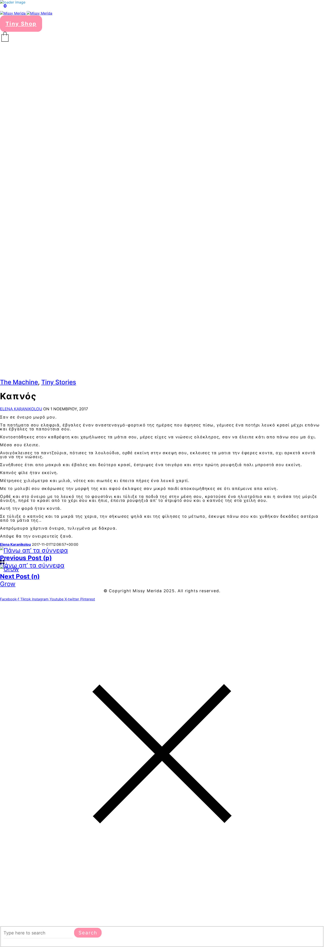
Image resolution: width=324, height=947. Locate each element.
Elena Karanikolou (21, 409)
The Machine (19, 382)
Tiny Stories (58, 382)
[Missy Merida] (26, 13)
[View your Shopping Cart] (162, 37)
